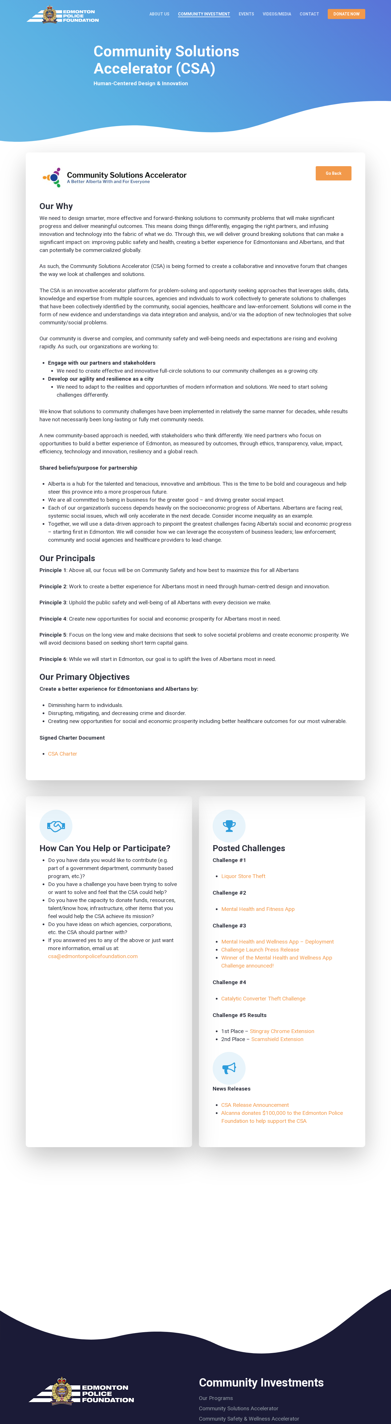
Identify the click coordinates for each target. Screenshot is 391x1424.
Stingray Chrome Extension (282, 1031)
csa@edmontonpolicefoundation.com (93, 956)
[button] (333, 173)
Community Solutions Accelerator (239, 1408)
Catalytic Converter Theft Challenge (263, 998)
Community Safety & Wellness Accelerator (249, 1418)
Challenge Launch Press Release (260, 949)
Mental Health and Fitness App (258, 909)
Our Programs (216, 1398)
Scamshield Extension (277, 1039)
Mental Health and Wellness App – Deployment (277, 941)
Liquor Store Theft (243, 876)
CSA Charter (62, 753)
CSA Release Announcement (255, 1105)
